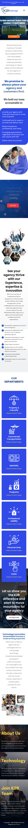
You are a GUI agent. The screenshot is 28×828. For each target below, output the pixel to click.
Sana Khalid (17, 824)
